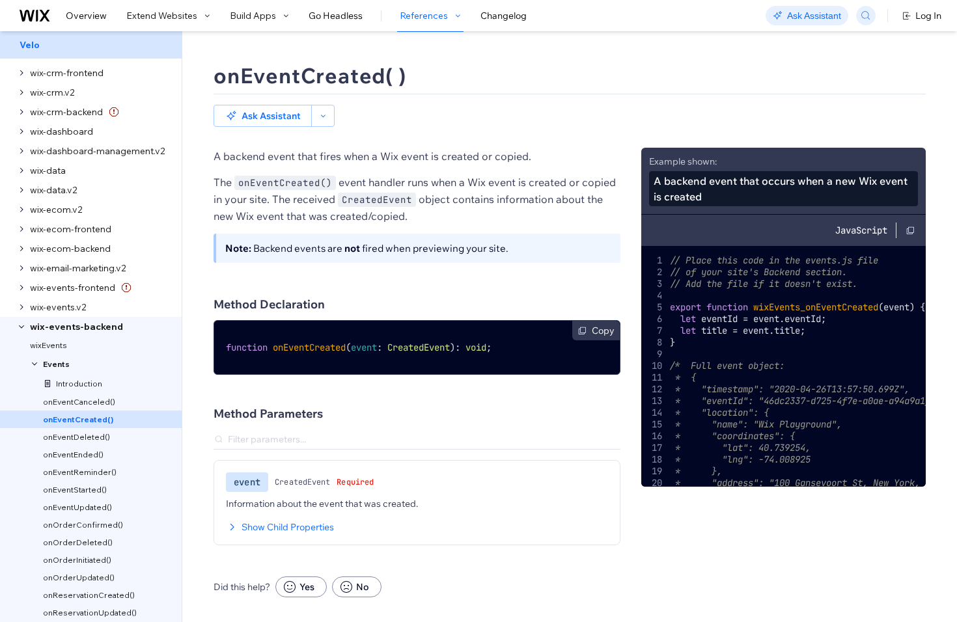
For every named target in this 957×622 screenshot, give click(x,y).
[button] (262, 115)
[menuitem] (91, 45)
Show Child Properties (288, 527)
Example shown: (683, 161)
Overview (86, 15)
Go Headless (336, 15)
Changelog (503, 15)
